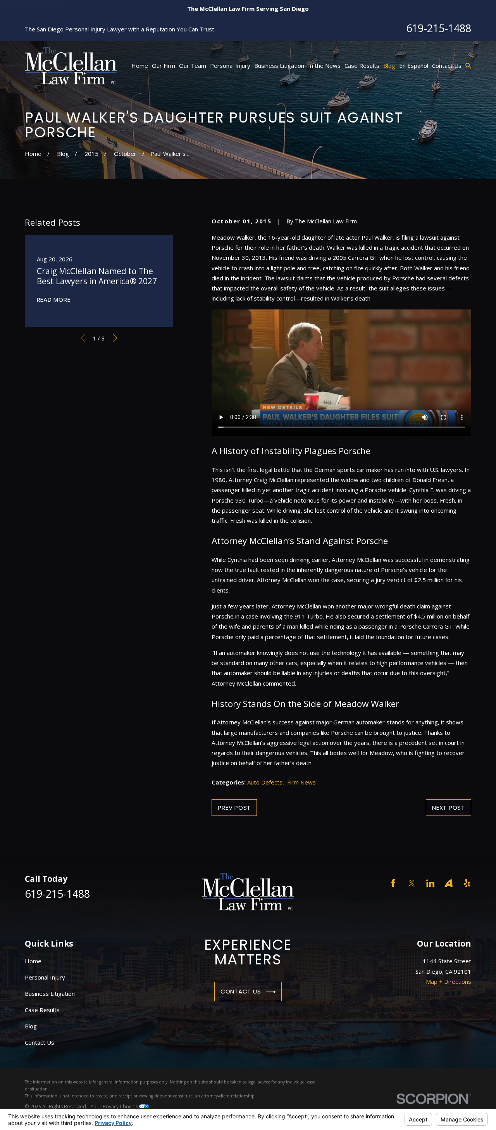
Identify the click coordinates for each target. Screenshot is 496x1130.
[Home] (71, 66)
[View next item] (115, 338)
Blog (31, 1026)
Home (33, 961)
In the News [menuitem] (324, 65)
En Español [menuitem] (413, 65)
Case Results (42, 1010)
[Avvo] (448, 883)
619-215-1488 (438, 28)
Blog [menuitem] (389, 65)
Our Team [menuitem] (192, 65)
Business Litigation (50, 993)
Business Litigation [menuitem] (279, 65)
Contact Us (240, 991)
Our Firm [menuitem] (163, 65)
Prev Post (234, 807)
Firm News (301, 782)
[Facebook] (393, 883)
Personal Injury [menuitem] (230, 65)
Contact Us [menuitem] (447, 65)
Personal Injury (45, 977)
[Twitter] (412, 883)
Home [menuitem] (139, 65)
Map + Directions (448, 981)
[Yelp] (467, 883)
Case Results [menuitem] (361, 65)
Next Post (448, 807)
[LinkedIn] (430, 883)
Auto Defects (264, 782)
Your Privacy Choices (115, 1106)
